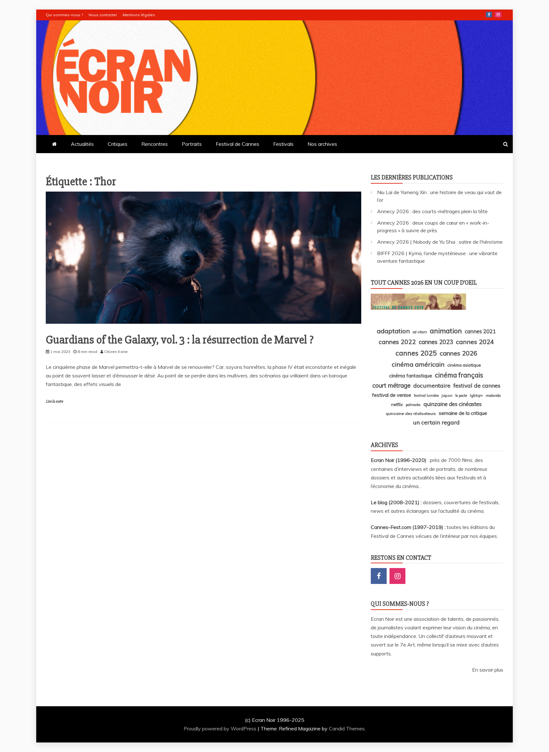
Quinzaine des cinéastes (453, 404)
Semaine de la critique (463, 413)
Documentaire (432, 385)
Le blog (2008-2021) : (397, 502)
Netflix (397, 404)
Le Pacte (461, 395)
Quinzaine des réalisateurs (411, 413)
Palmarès (413, 405)
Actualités (82, 144)
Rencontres (154, 144)
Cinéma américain (418, 364)
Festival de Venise (391, 395)
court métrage (391, 385)
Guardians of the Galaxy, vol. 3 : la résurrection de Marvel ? (180, 340)
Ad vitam (420, 332)
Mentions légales (139, 14)
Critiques (117, 144)
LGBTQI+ (476, 395)
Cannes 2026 (458, 353)
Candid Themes (347, 728)
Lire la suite (54, 401)
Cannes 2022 (397, 342)
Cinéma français (459, 375)
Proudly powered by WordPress (221, 728)
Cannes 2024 (475, 342)
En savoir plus (487, 670)
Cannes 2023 (436, 342)
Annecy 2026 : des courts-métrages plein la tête (432, 211)
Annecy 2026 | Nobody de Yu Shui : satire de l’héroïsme (440, 242)
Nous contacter (103, 14)
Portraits (192, 144)
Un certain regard (436, 422)
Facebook (489, 14)
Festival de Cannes (237, 144)
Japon (447, 395)
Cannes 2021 (480, 331)
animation (446, 331)
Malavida (493, 395)
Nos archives (322, 144)
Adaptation (393, 331)
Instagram (498, 14)
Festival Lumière (426, 395)
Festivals (283, 144)
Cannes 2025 (416, 353)
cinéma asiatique (464, 365)
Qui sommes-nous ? (64, 14)
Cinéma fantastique (410, 376)
